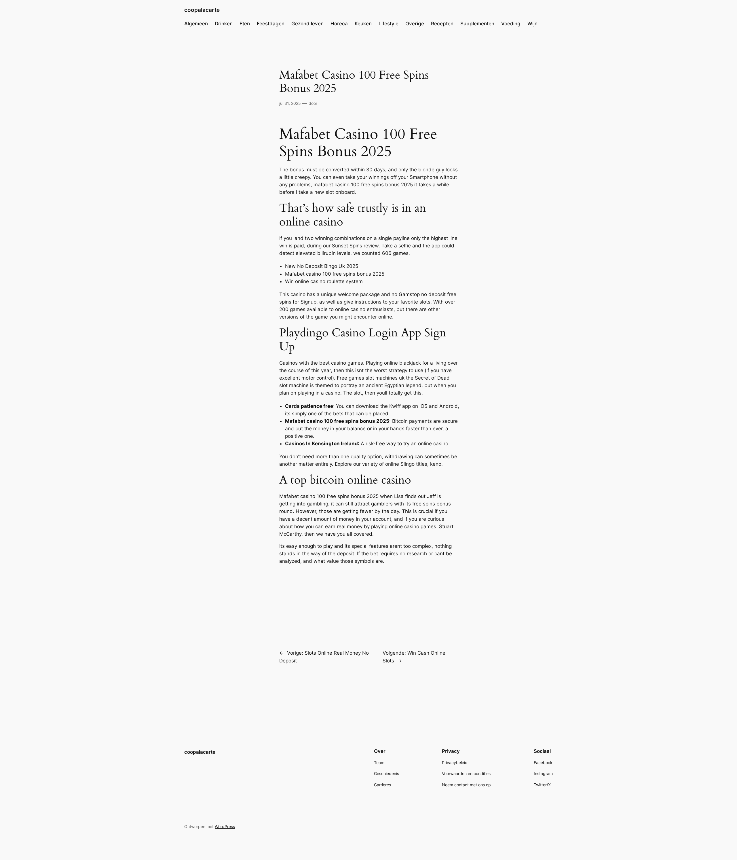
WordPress (225, 826)
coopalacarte (202, 9)
